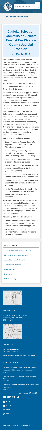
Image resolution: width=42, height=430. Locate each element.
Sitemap (15, 425)
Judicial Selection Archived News (15, 16)
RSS (7, 413)
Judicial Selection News (12, 265)
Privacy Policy (7, 425)
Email (8, 409)
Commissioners (9, 269)
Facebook (9, 402)
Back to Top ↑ (7, 427)
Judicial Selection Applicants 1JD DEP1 (18, 250)
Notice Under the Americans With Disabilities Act (19, 355)
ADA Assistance (25, 425)
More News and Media (27, 393)
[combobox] (24, 6)
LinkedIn (9, 406)
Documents (8, 274)
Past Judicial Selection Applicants (16, 255)
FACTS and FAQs (10, 279)
